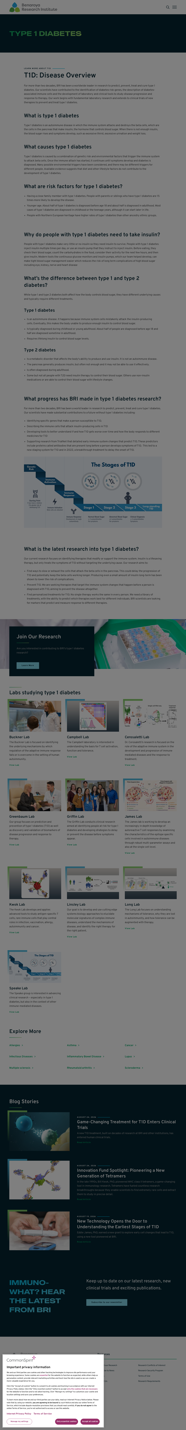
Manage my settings (19, 1421)
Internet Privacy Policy (19, 1414)
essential (44, 1375)
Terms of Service (43, 1414)
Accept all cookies (90, 1421)
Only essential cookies (66, 1421)
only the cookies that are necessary (82, 1389)
